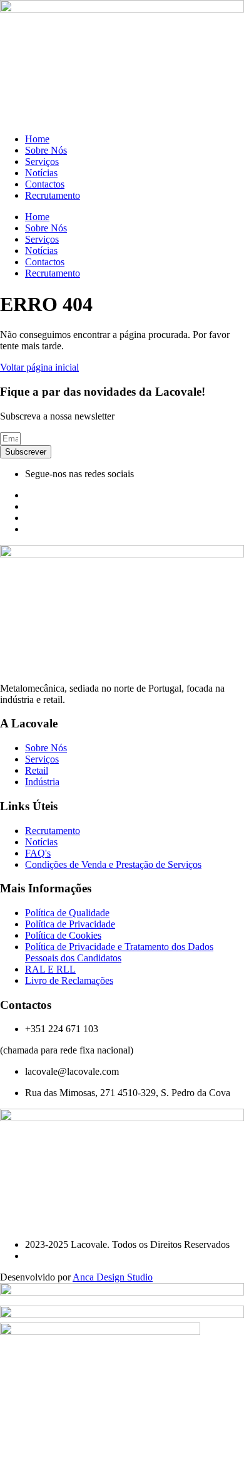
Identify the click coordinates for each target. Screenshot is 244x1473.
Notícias (41, 172)
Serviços (42, 161)
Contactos (44, 184)
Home (37, 139)
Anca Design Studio (113, 1277)
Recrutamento (52, 195)
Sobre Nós (46, 150)
